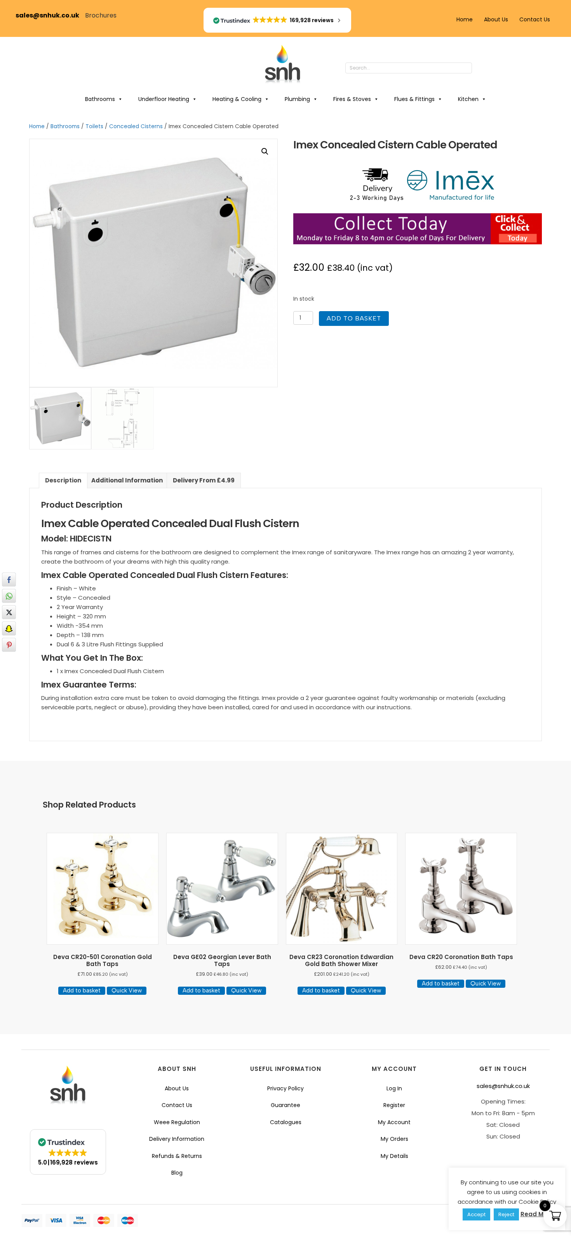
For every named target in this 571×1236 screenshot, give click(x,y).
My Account (394, 1122)
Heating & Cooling (236, 99)
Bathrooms (100, 99)
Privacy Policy (285, 1088)
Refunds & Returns (177, 1156)
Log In (394, 1088)
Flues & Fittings (414, 99)
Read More (537, 1214)
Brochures (101, 15)
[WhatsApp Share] (9, 596)
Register (394, 1105)
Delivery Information (176, 1139)
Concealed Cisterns (136, 126)
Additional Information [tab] (127, 480)
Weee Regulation (177, 1122)
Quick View (126, 990)
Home (464, 19)
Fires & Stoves (352, 99)
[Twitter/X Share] (9, 612)
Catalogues (285, 1122)
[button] (480, 68)
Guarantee (285, 1105)
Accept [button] (476, 1214)
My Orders (394, 1139)
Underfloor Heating (163, 99)
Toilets (94, 126)
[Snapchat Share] (9, 628)
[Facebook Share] (9, 580)
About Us (496, 19)
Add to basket (354, 318)
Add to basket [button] (82, 990)
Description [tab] (63, 480)
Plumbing (297, 99)
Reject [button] (506, 1214)
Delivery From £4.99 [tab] (204, 480)
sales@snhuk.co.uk (50, 15)
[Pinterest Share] (9, 645)
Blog (177, 1173)
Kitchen (468, 99)
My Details (394, 1156)
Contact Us (534, 19)
